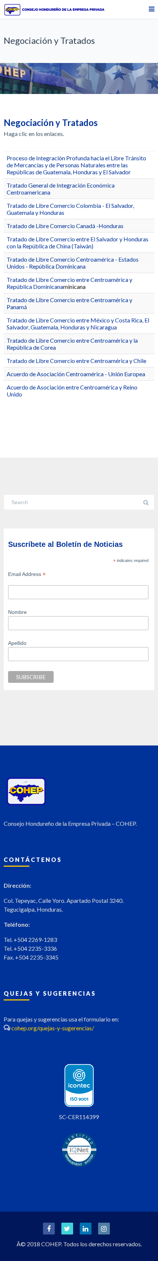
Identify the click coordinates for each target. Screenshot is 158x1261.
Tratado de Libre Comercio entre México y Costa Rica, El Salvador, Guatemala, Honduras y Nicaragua (78, 324)
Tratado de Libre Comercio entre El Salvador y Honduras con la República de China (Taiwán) (77, 242)
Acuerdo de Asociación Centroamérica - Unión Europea (76, 373)
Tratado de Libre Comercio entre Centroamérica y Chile (76, 360)
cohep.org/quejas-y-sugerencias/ (52, 1027)
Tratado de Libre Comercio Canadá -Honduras (65, 225)
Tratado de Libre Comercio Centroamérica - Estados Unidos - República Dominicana (73, 263)
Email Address (27, 574)
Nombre (17, 612)
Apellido (17, 643)
